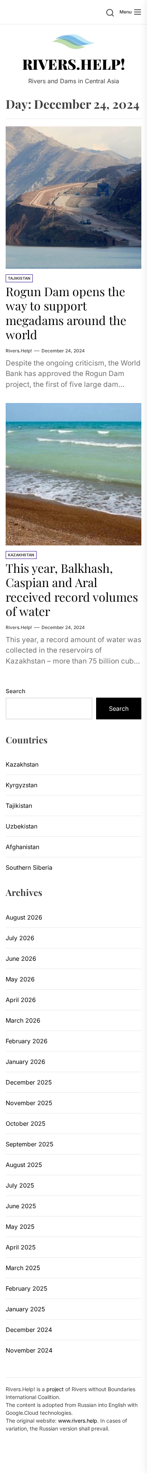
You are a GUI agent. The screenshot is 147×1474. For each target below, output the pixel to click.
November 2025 (29, 1103)
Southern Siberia (29, 867)
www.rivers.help (77, 1420)
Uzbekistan (21, 826)
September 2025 (30, 1144)
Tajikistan (19, 278)
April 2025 (21, 1247)
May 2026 (20, 979)
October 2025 (26, 1123)
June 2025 (21, 1206)
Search (15, 691)
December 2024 (29, 1329)
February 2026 (26, 1041)
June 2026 (21, 958)
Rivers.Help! (73, 64)
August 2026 (24, 917)
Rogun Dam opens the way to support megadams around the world (66, 312)
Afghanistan (22, 847)
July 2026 (20, 938)
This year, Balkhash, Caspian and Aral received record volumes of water (72, 589)
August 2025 (24, 1164)
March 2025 (23, 1268)
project (55, 1389)
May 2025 (20, 1226)
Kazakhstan (21, 555)
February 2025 (26, 1288)
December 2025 (29, 1082)
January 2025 (25, 1309)
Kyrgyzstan (21, 785)
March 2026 (23, 1020)
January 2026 (25, 1061)
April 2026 (21, 1000)
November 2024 (29, 1350)
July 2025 (20, 1185)
